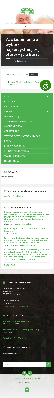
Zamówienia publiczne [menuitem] (18, 121)
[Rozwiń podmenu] (48, 97)
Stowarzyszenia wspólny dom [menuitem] (22, 136)
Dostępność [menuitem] (11, 160)
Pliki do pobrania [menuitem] (14, 146)
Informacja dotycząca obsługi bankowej (21, 329)
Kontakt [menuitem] (9, 101)
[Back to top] (27, 389)
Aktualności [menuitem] (12, 106)
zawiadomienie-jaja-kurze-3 (17, 74)
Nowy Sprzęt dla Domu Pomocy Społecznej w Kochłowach (24, 229)
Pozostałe (9, 265)
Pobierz (34, 74)
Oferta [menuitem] (8, 111)
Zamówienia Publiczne (13, 196)
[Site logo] (27, 18)
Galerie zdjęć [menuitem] (12, 116)
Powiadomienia (19, 61)
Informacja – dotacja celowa (16, 321)
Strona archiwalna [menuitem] (16, 151)
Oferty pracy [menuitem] (12, 131)
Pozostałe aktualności (14, 338)
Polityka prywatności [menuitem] (31, 378)
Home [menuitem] (17, 378)
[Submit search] (48, 364)
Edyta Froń (27, 82)
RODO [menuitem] (7, 141)
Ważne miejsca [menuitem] (13, 126)
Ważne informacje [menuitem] (15, 155)
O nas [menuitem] (7, 96)
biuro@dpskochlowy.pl (18, 306)
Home (8, 61)
